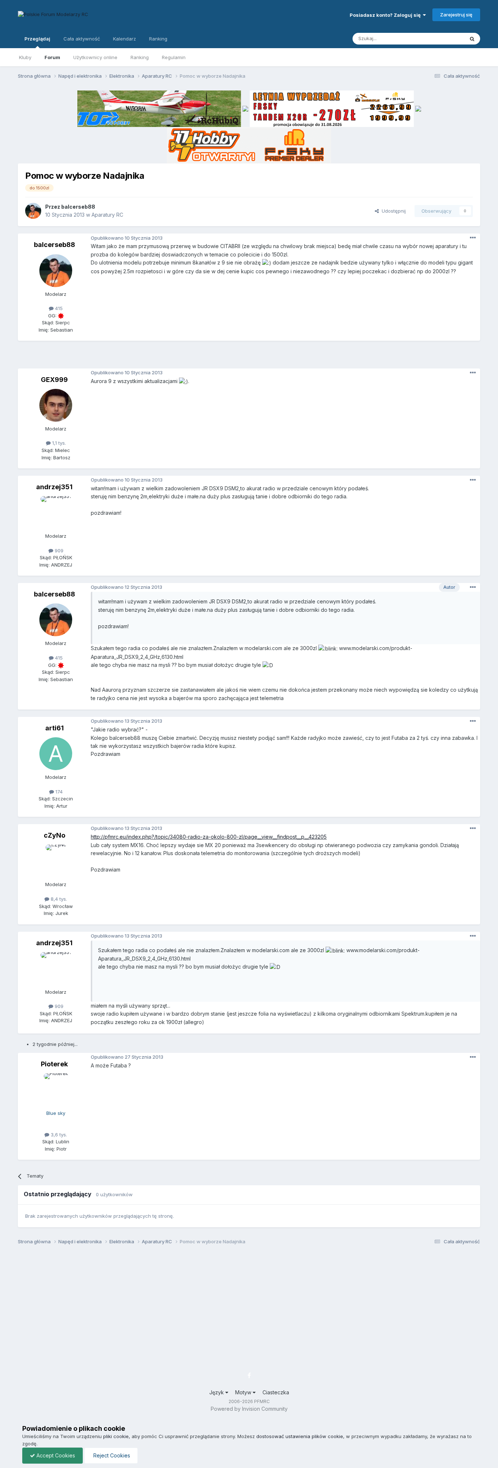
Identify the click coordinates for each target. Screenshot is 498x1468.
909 (58, 550)
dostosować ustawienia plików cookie (299, 1436)
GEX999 (54, 379)
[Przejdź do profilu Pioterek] (55, 1089)
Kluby (25, 57)
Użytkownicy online (95, 57)
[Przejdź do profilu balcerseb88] (33, 211)
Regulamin (174, 57)
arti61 (54, 728)
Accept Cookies (55, 1455)
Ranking (140, 57)
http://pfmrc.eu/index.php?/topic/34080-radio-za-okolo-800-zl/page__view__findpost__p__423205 (209, 837)
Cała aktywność (81, 39)
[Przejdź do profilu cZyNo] (55, 861)
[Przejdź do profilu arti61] (55, 753)
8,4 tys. (58, 899)
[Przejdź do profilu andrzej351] (55, 512)
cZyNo (54, 835)
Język (217, 1392)
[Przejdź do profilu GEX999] (55, 405)
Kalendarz (124, 39)
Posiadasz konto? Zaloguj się (386, 15)
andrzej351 (54, 487)
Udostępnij (392, 211)
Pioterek (54, 1064)
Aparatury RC (107, 215)
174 (58, 792)
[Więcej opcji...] (473, 237)
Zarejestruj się (456, 15)
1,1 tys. (58, 443)
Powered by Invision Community (249, 1409)
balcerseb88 (78, 207)
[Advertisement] (249, 357)
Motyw (244, 1392)
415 (58, 308)
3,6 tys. (58, 1134)
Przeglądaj (37, 39)
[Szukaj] (472, 39)
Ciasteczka (275, 1392)
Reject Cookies (111, 1455)
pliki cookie (116, 1436)
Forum (52, 57)
